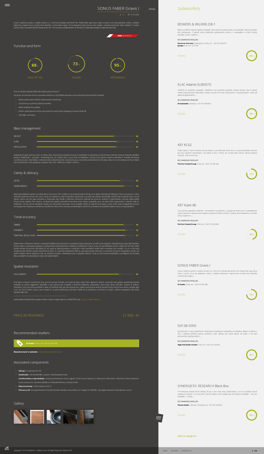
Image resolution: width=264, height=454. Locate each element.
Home (165, 451)
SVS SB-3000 (187, 325)
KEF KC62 (185, 144)
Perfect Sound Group (187, 164)
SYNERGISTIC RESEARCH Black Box (203, 386)
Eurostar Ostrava (185, 43)
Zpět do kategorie (187, 436)
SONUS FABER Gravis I (194, 265)
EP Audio (30, 343)
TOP (255, 451)
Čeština (152, 9)
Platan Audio (183, 405)
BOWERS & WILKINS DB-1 (197, 24)
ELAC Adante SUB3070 (194, 84)
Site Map (174, 451)
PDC (70, 450)
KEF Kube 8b (187, 205)
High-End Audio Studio (187, 345)
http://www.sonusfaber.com (50, 352)
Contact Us (186, 451)
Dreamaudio (183, 103)
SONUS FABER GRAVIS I (90, 299)
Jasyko (180, 45)
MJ (123, 14)
